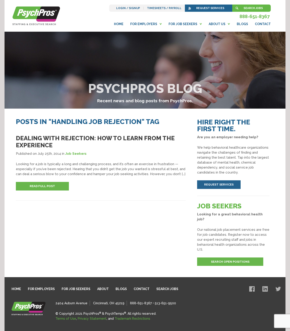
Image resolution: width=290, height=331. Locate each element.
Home (118, 24)
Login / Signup (128, 8)
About (103, 289)
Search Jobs (253, 8)
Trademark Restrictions (132, 318)
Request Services (210, 8)
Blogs (242, 24)
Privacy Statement (92, 318)
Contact (263, 24)
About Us (217, 24)
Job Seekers (76, 154)
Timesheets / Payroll (164, 8)
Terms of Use (66, 318)
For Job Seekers (183, 24)
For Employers (143, 24)
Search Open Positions (230, 261)
